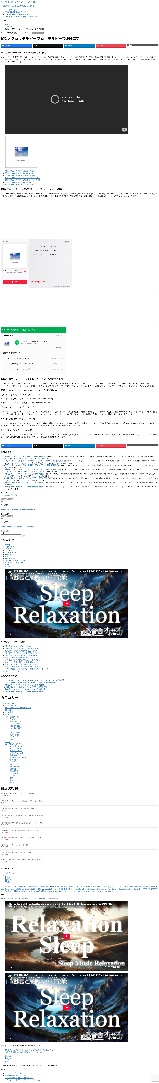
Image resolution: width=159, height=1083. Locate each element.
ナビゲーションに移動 (27, 2)
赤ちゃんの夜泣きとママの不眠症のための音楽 (115, 887)
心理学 (12, 739)
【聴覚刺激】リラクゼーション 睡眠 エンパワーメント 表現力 (22, 801)
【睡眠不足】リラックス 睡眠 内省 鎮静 (14, 845)
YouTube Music (10, 552)
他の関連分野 (15, 767)
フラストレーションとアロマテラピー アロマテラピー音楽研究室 (30, 465)
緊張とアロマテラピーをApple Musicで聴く (21, 173)
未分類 (7, 742)
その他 (7, 714)
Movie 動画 (9, 710)
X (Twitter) (9, 875)
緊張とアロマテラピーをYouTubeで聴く (20, 175)
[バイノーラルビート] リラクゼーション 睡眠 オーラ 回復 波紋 (22, 816)
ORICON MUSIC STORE (14, 562)
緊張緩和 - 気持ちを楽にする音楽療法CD (21, 651)
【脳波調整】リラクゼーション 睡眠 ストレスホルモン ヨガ (21, 830)
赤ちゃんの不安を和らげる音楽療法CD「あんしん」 (25, 662)
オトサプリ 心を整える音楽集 (62, 887)
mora (7, 564)
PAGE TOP (154, 1048)
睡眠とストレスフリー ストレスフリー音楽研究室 (24, 474)
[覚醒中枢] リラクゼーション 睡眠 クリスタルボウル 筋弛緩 (21, 860)
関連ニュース (15, 780)
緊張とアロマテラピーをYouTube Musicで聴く (22, 180)
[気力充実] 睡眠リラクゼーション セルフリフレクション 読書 (22, 823)
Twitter (7, 1060)
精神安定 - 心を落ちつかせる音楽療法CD (21, 653)
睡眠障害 (13, 760)
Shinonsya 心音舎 (31, 898)
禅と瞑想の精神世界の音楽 (145, 887)
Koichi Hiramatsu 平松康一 (49, 898)
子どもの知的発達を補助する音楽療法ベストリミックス (26, 669)
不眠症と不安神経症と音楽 (85, 887)
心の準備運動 (15, 735)
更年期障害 (14, 771)
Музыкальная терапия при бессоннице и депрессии (61, 891)
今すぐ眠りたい (16, 746)
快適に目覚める (16, 748)
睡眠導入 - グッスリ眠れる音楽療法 (19, 646)
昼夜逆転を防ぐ (16, 751)
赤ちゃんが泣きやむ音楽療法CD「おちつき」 (23, 660)
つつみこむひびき (12, 671)
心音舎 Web (9, 873)
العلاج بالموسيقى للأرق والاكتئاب (40, 889)
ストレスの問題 (16, 721)
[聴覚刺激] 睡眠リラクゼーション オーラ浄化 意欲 (18, 852)
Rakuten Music (10, 558)
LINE (7, 881)
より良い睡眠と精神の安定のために (19, 1078)
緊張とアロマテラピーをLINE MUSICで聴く (22, 182)
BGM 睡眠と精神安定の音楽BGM (18, 708)
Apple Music (9, 547)
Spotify (7, 545)
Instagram (8, 877)
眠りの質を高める (16, 753)
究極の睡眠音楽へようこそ (15, 1075)
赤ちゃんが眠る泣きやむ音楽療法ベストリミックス (25, 667)
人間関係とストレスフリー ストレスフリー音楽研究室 (26, 478)
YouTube (8, 548)
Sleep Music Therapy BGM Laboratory (14, 889)
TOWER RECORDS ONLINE (16, 560)
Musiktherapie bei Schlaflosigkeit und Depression (124, 889)
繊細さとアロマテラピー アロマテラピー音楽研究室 (17, 527)
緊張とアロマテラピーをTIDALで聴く (20, 184)
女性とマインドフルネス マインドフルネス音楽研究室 (19, 794)
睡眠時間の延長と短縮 (18, 757)
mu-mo (7, 566)
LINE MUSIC (10, 554)
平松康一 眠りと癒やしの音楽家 (13, 887)
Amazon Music (10, 550)
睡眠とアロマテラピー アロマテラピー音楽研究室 (24, 482)
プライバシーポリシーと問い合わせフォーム (22, 1080)
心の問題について (12, 717)
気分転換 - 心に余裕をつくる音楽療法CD (21, 655)
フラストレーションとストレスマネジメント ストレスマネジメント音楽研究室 (35, 461)
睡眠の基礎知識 (16, 755)
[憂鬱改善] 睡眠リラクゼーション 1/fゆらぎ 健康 (17, 808)
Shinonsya (8, 1056)
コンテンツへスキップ (9, 2)
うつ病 (12, 719)
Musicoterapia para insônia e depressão (27, 891)
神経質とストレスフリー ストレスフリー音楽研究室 (25, 456)
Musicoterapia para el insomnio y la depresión (97, 891)
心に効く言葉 (15, 726)
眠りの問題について (13, 744)
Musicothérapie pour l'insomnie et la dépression (90, 889)
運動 (11, 778)
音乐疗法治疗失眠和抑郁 (63, 889)
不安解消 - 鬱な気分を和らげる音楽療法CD (22, 648)
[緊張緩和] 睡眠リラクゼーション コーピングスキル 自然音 (21, 838)
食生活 (12, 782)
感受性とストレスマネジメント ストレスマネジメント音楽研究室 (30, 469)
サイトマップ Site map (13, 1073)
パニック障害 (15, 724)
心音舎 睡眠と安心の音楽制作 (38, 887)
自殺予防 (13, 776)
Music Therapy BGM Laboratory (12, 898)
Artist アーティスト (12, 705)
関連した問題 (10, 762)
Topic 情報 (9, 712)
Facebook (8, 879)
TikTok (7, 883)
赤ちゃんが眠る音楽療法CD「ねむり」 (20, 658)
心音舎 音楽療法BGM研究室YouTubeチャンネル (23, 1052)
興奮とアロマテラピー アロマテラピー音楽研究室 (24, 487)
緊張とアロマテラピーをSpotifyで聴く (19, 171)
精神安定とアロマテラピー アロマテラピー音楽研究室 (18, 509)
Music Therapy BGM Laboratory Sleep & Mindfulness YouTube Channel (30, 1050)
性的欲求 (13, 769)
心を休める (14, 737)
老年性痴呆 (14, 773)
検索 (2, 533)
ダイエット (14, 764)
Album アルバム (38, 33)
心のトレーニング (16, 730)
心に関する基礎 (16, 728)
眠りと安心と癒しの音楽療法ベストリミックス (23, 664)
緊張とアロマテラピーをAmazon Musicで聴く (22, 178)
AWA (7, 556)
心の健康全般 (15, 733)
